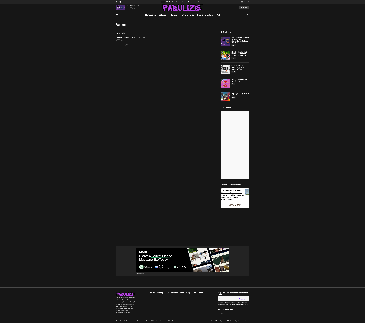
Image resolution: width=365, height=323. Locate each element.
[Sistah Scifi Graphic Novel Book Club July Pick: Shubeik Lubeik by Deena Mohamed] (225, 41)
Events (163, 2)
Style (167, 292)
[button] (245, 2)
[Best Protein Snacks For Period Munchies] (225, 83)
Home (200, 292)
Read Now (201, 2)
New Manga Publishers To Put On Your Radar (240, 94)
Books (233, 45)
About (157, 320)
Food (182, 292)
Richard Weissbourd (227, 199)
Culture (128, 320)
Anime (152, 292)
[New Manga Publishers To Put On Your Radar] (225, 96)
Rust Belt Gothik (150, 320)
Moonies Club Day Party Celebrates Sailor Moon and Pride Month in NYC (239, 53)
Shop (233, 84)
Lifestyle (133, 320)
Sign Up (133, 8)
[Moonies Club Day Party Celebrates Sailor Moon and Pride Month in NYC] (225, 55)
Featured (122, 320)
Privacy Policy (235, 304)
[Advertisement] (182, 260)
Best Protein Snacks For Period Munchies (239, 80)
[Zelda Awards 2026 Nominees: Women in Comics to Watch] (225, 69)
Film (194, 292)
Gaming (160, 292)
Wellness (174, 292)
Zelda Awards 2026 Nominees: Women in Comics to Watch (182, 2)
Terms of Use (244, 304)
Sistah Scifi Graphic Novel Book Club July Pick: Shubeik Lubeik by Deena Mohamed (240, 40)
